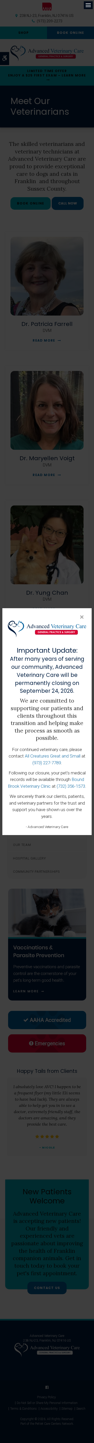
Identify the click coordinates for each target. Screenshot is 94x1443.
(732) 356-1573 (71, 786)
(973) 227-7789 (46, 762)
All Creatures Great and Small (52, 756)
